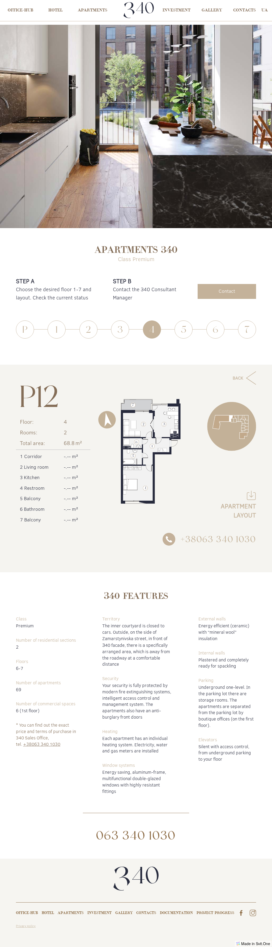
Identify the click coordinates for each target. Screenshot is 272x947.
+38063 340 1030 (41, 744)
